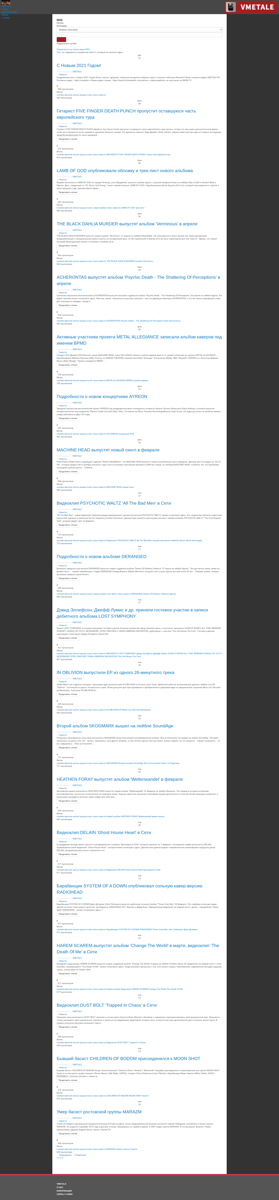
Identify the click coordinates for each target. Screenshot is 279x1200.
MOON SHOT (135, 1096)
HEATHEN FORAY (129, 816)
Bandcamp (146, 710)
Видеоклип (111, 540)
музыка (82, 95)
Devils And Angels (194, 540)
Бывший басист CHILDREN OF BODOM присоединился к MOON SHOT (128, 1058)
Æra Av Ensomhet (152, 763)
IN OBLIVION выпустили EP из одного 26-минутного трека (115, 672)
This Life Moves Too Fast (129, 656)
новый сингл (128, 487)
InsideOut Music (177, 540)
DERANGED (137, 594)
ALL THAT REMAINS (193, 653)
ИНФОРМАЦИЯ (9, 12)
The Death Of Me (175, 989)
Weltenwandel (144, 816)
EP (120, 710)
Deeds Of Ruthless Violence (156, 594)
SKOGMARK (112, 763)
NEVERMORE (63, 656)
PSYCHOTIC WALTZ (126, 540)
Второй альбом (126, 763)
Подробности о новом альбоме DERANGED (101, 556)
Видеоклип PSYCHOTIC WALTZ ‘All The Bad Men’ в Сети (114, 503)
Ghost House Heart (134, 870)
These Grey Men (160, 929)
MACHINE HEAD (114, 487)
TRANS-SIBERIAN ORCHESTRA (102, 656)
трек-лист (139, 208)
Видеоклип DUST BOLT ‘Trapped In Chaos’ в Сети (107, 1005)
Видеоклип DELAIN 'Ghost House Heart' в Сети (104, 832)
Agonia (172, 594)
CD (107, 434)
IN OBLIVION (112, 710)
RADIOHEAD (146, 929)
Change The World (157, 989)
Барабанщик (112, 929)
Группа (134, 1149)
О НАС (4, 9)
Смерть (119, 1149)
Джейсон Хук (164, 154)
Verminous (148, 261)
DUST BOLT (123, 1042)
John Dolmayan (176, 929)
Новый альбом (113, 816)
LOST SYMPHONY (127, 653)
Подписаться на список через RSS (73, 49)
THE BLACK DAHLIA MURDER (120, 261)
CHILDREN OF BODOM (117, 1096)
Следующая (80, 1155)
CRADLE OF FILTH (212, 653)
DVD (132, 434)
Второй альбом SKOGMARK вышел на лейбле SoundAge (115, 725)
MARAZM (110, 1149)
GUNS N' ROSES (176, 653)
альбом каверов (140, 380)
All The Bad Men (144, 540)
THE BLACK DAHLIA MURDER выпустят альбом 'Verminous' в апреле (127, 223)
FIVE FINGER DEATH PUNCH (132, 154)
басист (145, 1096)
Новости (63, 74)
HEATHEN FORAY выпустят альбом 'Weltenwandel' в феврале (120, 779)
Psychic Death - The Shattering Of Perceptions (142, 321)
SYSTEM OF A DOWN (129, 929)
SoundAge (138, 763)
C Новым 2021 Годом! (79, 65)
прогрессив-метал (161, 540)
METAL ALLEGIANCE (116, 380)
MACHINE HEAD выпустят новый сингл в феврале (108, 449)
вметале (69, 95)
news (95, 95)
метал (76, 95)
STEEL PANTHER (78, 656)
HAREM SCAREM (140, 989)
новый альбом (100, 208)
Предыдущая (65, 1155)
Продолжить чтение (68, 139)
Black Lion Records (131, 710)
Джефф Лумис (160, 653)
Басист (127, 1149)
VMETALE (6, 6)
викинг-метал (158, 816)
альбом (138, 261)
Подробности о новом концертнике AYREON (102, 396)
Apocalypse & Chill (151, 870)
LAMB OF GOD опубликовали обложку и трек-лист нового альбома (125, 170)
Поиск (61, 39)
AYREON (114, 434)
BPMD (129, 380)
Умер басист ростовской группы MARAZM (99, 1111)
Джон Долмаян (191, 929)
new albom (112, 594)
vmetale (60, 95)
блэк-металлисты (172, 321)
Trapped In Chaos (137, 1042)
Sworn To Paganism (170, 763)
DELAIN (121, 870)
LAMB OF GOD (128, 208)
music (89, 95)
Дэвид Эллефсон (144, 653)
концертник (124, 434)
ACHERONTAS (113, 321)
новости (102, 95)
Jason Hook (152, 154)
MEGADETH (112, 154)
